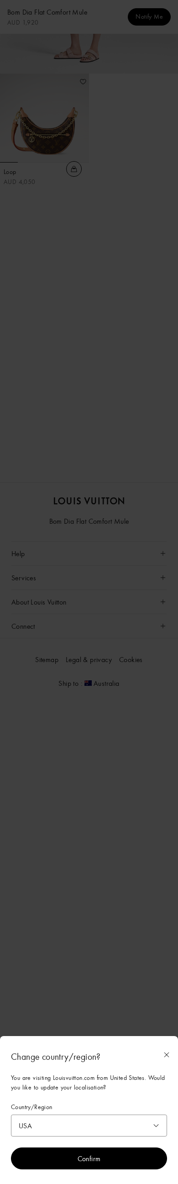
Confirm (89, 1158)
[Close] (166, 1055)
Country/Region (31, 1107)
